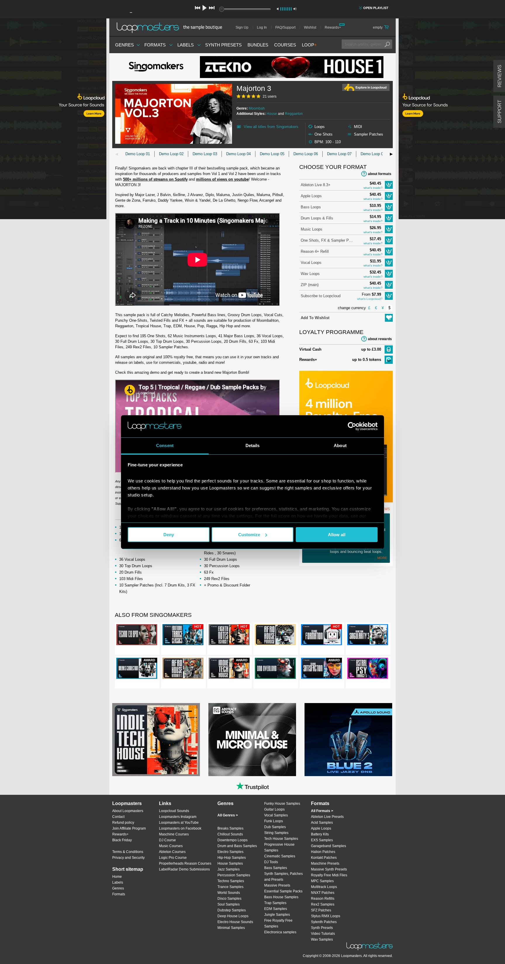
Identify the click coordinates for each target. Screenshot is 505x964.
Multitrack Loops (324, 887)
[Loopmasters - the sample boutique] (171, 27)
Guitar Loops (274, 809)
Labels (185, 44)
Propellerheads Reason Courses (185, 863)
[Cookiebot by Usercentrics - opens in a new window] (352, 426)
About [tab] (340, 445)
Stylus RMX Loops (325, 916)
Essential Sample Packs (283, 891)
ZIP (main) (310, 285)
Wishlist (310, 27)
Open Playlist (375, 8)
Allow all (336, 534)
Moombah (257, 108)
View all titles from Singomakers (271, 126)
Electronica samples (280, 932)
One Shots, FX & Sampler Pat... (327, 240)
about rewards (380, 339)
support (499, 111)
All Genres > (227, 815)
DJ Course (167, 840)
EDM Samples (275, 909)
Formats (155, 44)
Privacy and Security (128, 858)
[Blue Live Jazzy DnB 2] (348, 739)
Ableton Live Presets (327, 817)
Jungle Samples (277, 915)
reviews (499, 76)
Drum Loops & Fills (317, 218)
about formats (379, 174)
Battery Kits (320, 834)
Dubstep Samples (231, 910)
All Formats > (322, 811)
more (382, 558)
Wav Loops (310, 273)
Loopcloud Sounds (174, 811)
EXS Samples (322, 840)
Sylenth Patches (324, 922)
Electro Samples (230, 852)
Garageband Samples (328, 846)
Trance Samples (230, 887)
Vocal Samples (276, 815)
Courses (285, 44)
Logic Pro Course (173, 858)
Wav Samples (322, 939)
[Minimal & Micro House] (252, 739)
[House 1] (291, 67)
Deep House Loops (232, 916)
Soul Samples (228, 904)
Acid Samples (322, 823)
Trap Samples (275, 903)
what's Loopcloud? (370, 298)
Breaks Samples (230, 828)
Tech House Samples (281, 839)
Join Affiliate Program (129, 828)
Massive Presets (277, 885)
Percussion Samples (233, 875)
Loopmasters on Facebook (180, 828)
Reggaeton (294, 114)
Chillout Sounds (230, 834)
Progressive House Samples (279, 847)
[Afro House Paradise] (275, 636)
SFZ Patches (321, 910)
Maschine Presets (325, 863)
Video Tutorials (323, 934)
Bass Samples (275, 868)
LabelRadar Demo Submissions (184, 869)
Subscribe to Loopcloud (320, 296)
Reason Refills (322, 898)
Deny (168, 534)
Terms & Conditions (127, 852)
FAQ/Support (285, 27)
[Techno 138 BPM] (136, 636)
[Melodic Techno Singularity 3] (367, 636)
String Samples (276, 833)
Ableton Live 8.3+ (316, 185)
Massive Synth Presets (329, 869)
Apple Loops (311, 196)
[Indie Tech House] (156, 739)
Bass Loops (311, 207)
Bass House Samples (281, 897)
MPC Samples (322, 881)
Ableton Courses (172, 852)
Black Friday (122, 840)
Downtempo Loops (232, 840)
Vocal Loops (311, 262)
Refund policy (123, 823)
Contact (118, 817)
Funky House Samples (282, 804)
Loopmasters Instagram (177, 817)
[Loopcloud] (53, 119)
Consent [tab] (165, 445)
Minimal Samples (231, 928)
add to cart (389, 185)
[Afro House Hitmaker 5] (182, 669)
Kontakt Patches (324, 858)
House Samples (230, 863)
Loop (309, 44)
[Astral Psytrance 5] (367, 669)
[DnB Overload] (275, 669)
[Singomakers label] (156, 67)
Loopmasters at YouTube (179, 823)
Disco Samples (229, 898)
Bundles (258, 44)
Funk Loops (273, 821)
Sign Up (242, 27)
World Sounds (228, 893)
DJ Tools (271, 862)
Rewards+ (333, 27)
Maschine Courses (174, 834)
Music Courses (171, 846)
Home (117, 877)
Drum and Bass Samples (237, 846)
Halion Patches (323, 852)
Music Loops (311, 229)
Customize (249, 534)
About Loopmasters (127, 811)
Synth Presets (223, 44)
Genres (124, 44)
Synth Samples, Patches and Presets (283, 877)
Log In (262, 27)
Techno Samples (230, 881)
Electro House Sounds (235, 922)
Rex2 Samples (322, 904)
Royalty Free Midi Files (329, 875)
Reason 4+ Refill (315, 251)
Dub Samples (275, 827)
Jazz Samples (228, 869)
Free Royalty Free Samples (278, 923)
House (272, 114)
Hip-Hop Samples (231, 858)
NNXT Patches (322, 893)
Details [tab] (252, 445)
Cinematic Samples (279, 856)
